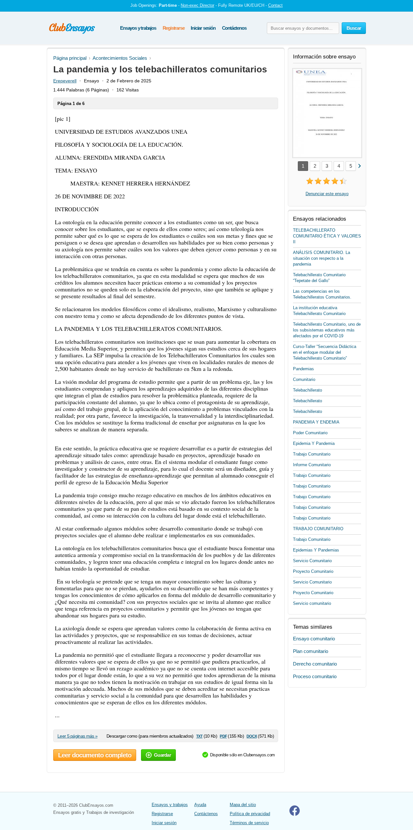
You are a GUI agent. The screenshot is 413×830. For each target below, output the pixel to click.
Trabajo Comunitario (311, 454)
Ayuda (200, 804)
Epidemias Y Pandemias (316, 550)
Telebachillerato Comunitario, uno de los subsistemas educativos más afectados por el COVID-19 (327, 330)
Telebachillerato (307, 390)
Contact (275, 5)
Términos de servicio (249, 822)
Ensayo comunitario (314, 638)
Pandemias (303, 368)
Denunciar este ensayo (327, 193)
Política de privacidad (250, 813)
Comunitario (304, 379)
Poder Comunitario (310, 432)
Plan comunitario (310, 651)
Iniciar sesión (203, 28)
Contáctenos (234, 28)
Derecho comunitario (315, 664)
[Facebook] (294, 814)
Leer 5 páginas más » (77, 736)
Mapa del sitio (243, 804)
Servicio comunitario (312, 603)
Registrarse (174, 28)
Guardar (162, 755)
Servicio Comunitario (312, 560)
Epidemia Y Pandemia (314, 443)
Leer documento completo (94, 755)
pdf (223, 736)
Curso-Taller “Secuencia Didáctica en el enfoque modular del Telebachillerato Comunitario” (324, 352)
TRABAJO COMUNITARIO (318, 528)
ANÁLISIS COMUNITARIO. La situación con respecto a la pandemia (321, 258)
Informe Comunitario (312, 464)
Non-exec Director (197, 5)
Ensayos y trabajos (138, 28)
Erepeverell (64, 80)
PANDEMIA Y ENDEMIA (316, 422)
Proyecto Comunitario (313, 571)
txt (199, 736)
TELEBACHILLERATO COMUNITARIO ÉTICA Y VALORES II (327, 236)
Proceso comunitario (315, 676)
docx (252, 736)
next (359, 165)
